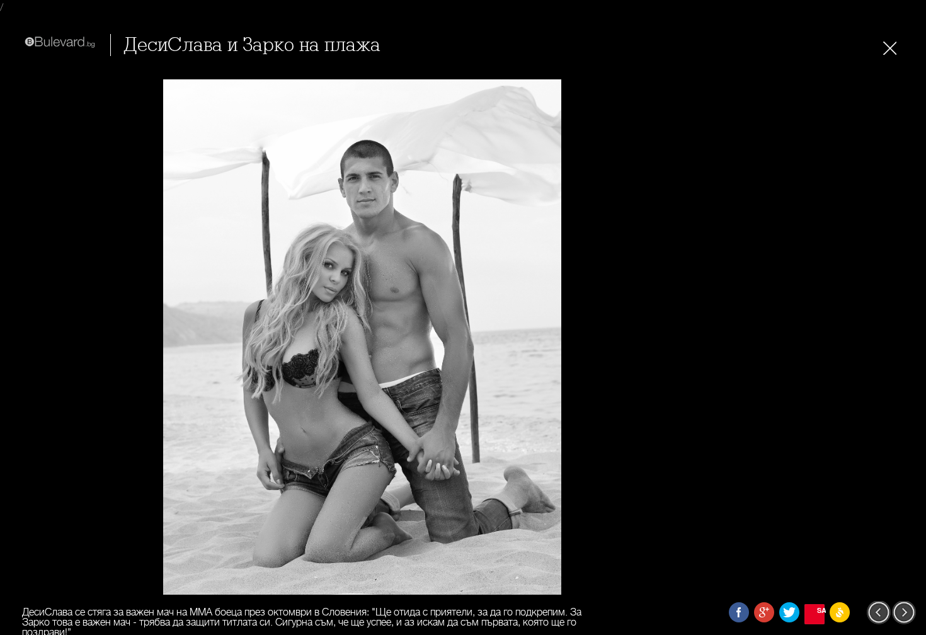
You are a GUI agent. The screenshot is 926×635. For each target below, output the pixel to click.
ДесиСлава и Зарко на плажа (251, 45)
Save (821, 610)
